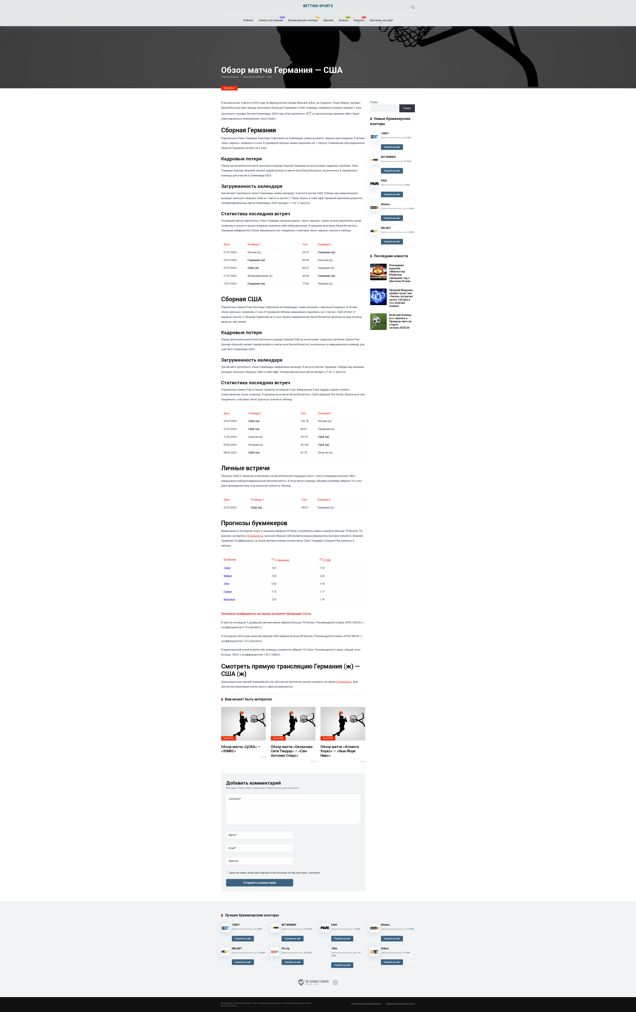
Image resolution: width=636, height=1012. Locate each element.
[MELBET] (374, 234)
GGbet (385, 948)
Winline (385, 204)
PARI (384, 180)
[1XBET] (374, 139)
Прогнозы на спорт (381, 20)
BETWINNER (388, 157)
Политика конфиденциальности (366, 1003)
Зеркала (328, 20)
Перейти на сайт (392, 147)
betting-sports (318, 6)
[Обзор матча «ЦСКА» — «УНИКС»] (243, 724)
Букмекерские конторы (303, 20)
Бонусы (343, 20)
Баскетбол (229, 88)
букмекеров (255, 535)
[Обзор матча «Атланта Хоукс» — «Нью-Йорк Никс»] (342, 724)
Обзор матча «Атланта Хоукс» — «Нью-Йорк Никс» (339, 751)
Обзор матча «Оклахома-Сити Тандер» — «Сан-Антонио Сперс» (292, 751)
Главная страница (229, 77)
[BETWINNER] (374, 163)
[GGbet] (374, 954)
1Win (334, 948)
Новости (359, 20)
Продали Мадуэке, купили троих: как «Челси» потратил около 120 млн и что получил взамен (401, 298)
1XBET (385, 133)
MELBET (386, 228)
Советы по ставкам (271, 20)
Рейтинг (248, 20)
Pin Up (286, 948)
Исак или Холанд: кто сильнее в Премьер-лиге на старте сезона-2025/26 (400, 321)
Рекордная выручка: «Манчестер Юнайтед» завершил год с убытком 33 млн (399, 273)
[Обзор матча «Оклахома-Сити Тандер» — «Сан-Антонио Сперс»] (293, 724)
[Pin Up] (275, 954)
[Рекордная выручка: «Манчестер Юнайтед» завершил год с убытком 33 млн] (378, 279)
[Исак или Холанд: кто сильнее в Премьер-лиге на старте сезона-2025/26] (378, 329)
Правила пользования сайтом (400, 1003)
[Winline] (374, 210)
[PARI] (374, 186)
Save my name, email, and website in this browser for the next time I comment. (274, 872)
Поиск (374, 102)
